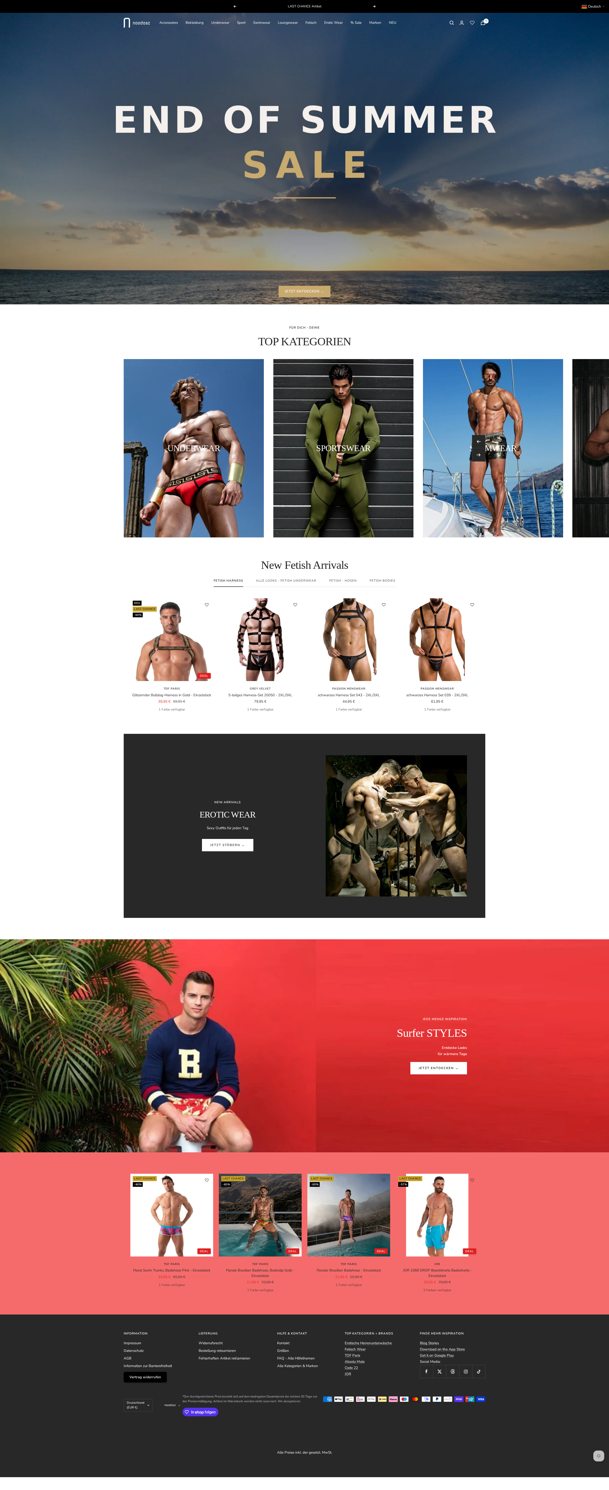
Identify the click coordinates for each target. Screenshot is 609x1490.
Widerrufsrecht (211, 1343)
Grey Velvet (260, 689)
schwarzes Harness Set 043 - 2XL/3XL (349, 695)
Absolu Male (355, 1361)
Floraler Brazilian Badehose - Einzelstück (349, 1270)
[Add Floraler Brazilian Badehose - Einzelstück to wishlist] (384, 1180)
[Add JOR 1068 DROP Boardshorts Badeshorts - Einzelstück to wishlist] (472, 1180)
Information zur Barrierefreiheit (148, 1365)
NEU (392, 22)
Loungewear (288, 22)
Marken (375, 22)
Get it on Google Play (437, 1355)
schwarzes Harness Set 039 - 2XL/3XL (437, 695)
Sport (241, 22)
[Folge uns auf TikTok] (478, 1371)
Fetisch (311, 22)
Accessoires (168, 22)
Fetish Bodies (382, 581)
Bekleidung (195, 22)
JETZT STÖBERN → (227, 845)
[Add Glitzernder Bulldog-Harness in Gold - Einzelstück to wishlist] (207, 605)
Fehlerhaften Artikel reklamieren (224, 1358)
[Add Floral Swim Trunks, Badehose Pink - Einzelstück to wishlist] (207, 1180)
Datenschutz (134, 1350)
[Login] (462, 23)
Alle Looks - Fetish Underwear (286, 581)
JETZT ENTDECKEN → (304, 291)
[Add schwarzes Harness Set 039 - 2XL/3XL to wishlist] (472, 605)
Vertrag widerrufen (145, 1377)
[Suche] (452, 23)
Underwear (220, 22)
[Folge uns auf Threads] (452, 1371)
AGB (127, 1358)
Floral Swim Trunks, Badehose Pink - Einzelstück (172, 1270)
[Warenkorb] (483, 22)
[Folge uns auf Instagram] (465, 1371)
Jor (437, 1264)
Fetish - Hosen (343, 581)
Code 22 (351, 1367)
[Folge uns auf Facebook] (426, 1371)
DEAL (204, 676)
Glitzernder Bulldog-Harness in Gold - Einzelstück (171, 695)
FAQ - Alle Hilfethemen (296, 1358)
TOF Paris (172, 689)
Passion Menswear (348, 689)
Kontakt (283, 1343)
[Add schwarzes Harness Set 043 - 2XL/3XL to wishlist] (384, 605)
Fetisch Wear (355, 1349)
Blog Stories (429, 1343)
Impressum (132, 1343)
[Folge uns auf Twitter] (439, 1371)
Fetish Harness (228, 581)
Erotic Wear (333, 22)
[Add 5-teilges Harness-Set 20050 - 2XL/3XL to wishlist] (295, 605)
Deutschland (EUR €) (135, 1405)
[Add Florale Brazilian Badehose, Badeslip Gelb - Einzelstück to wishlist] (295, 1180)
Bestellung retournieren (217, 1350)
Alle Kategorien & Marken (297, 1365)
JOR (348, 1374)
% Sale (356, 22)
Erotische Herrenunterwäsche (368, 1343)
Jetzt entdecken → (439, 1068)
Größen (283, 1350)
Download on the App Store (442, 1349)
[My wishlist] (472, 22)
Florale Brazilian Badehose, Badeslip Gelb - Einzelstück (260, 1273)
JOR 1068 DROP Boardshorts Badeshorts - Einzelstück (437, 1273)
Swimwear (261, 22)
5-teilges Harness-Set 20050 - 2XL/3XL (260, 695)
